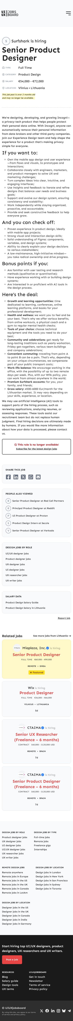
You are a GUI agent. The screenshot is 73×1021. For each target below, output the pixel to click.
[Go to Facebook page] (47, 1011)
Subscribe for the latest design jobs (36, 448)
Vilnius (23, 88)
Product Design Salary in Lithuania (25, 608)
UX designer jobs (15, 564)
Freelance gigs (42, 845)
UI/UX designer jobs (17, 553)
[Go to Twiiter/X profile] (41, 1011)
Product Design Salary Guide (22, 602)
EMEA (42, 666)
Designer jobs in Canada (16, 915)
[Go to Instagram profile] (58, 1011)
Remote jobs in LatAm (15, 892)
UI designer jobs (15, 569)
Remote (31, 751)
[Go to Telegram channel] (69, 1011)
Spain (42, 751)
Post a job (12, 959)
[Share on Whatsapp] (30, 477)
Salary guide (10, 980)
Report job (64, 618)
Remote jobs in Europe (15, 876)
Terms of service (39, 985)
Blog (5, 976)
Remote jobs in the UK (15, 884)
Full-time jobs (42, 837)
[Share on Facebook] (8, 477)
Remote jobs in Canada (15, 888)
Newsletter (36, 980)
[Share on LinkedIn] (16, 477)
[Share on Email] (38, 477)
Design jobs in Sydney (48, 884)
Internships (40, 849)
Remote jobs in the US (14, 880)
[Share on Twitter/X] (23, 477)
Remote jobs (41, 841)
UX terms (8, 989)
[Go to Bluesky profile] (64, 1011)
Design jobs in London (48, 872)
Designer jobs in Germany (16, 923)
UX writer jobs (14, 580)
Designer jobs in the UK (15, 911)
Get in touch (37, 976)
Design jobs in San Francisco (52, 880)
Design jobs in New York (49, 876)
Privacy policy (38, 989)
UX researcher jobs (16, 575)
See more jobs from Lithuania (50, 635)
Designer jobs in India (14, 919)
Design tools (10, 985)
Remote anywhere (12, 872)
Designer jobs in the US (15, 907)
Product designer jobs (18, 559)
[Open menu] (68, 13)
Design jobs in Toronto (48, 888)
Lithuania (38, 88)
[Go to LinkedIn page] (53, 1011)
